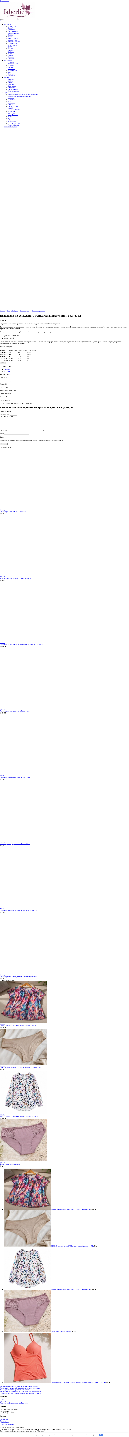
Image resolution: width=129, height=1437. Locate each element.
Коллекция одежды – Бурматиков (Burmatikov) (22, 94)
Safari (9, 120)
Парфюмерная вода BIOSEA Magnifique (13, 511)
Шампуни (11, 74)
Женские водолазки (38, 311)
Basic (9, 101)
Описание (7, 369)
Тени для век (12, 86)
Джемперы (11, 50)
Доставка (3, 1421)
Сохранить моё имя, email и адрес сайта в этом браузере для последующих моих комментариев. (33, 440)
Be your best (11, 103)
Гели (9, 72)
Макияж (10, 35)
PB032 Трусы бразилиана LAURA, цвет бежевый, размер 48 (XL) (21, 1067)
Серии (6, 92)
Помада (10, 36)
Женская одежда (25, 311)
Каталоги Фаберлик (10, 127)
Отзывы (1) (7, 371)
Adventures (11, 98)
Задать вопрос (4, 1)
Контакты (3, 1401)
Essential (10, 108)
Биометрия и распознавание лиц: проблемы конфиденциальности (21, 1391)
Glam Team (11, 113)
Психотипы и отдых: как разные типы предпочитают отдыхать (20, 1393)
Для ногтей (11, 29)
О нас (2, 1399)
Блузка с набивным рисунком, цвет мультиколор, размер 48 (19, 1025)
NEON (10, 116)
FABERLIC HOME (14, 110)
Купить (3, 362)
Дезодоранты (12, 26)
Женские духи (12, 40)
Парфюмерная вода (14, 41)
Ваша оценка (5, 416)
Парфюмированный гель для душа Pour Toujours (15, 777)
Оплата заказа (4, 1422)
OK (101, 1435)
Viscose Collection (13, 125)
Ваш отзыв (4, 430)
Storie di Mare (12, 121)
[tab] (66, 369)
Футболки (11, 52)
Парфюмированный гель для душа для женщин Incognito (18, 976)
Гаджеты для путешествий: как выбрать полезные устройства (20, 1388)
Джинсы (10, 67)
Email (2, 437)
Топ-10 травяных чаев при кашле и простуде (14, 1390)
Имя (2, 433)
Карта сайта (24, 1403)
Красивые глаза (13, 31)
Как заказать (4, 1419)
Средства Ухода (13, 38)
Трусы (10, 47)
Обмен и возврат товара (7, 1424)
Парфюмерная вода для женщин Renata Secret (14, 711)
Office (9, 118)
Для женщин (8, 24)
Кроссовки (11, 58)
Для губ (10, 28)
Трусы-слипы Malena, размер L (10, 1164)
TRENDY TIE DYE (14, 123)
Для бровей (11, 84)
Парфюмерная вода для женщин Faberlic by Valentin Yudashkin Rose (21, 644)
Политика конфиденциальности (10, 1403)
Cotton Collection (13, 106)
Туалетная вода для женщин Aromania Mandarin (15, 578)
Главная (2, 311)
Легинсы (10, 55)
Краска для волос (13, 33)
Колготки (11, 57)
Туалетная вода (12, 43)
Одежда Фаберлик (12, 311)
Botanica (10, 104)
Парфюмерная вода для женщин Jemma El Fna (15, 844)
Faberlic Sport (12, 111)
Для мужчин (8, 60)
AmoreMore (11, 99)
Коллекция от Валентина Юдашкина (19, 96)
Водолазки (11, 48)
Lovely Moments (13, 115)
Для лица (11, 79)
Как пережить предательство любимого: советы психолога (19, 1386)
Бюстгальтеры (12, 45)
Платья (10, 53)
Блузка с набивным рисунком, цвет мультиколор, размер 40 (19, 1116)
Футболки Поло (13, 64)
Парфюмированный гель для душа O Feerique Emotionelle (18, 910)
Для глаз (10, 82)
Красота (6, 77)
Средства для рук (13, 91)
